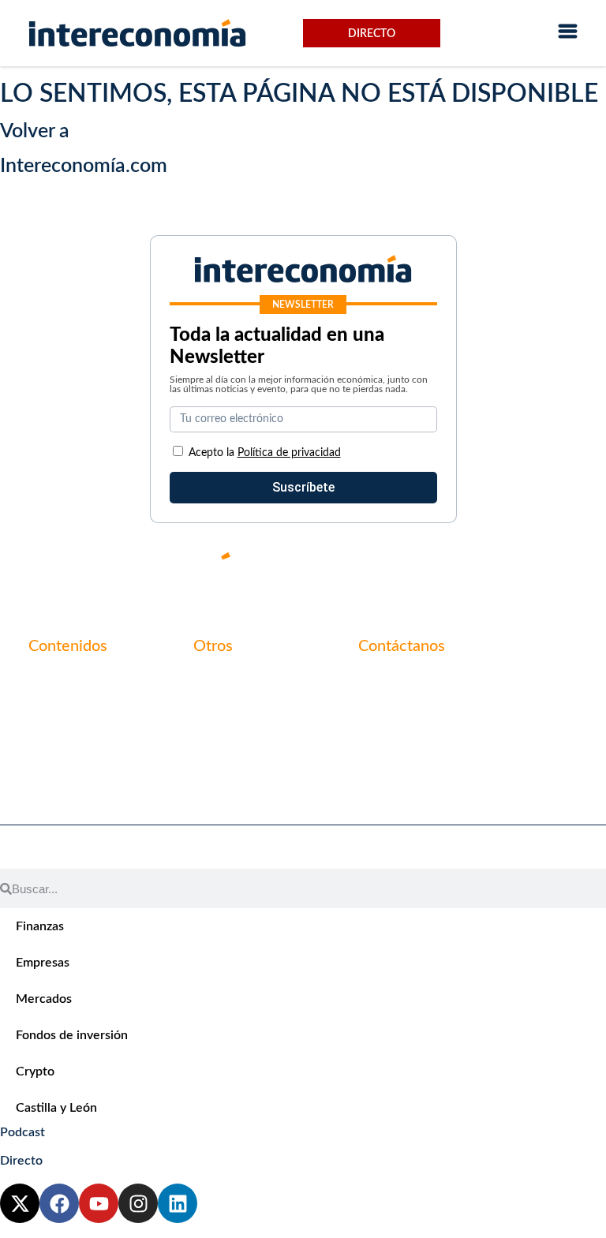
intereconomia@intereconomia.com (456, 688)
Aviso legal (222, 706)
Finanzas (40, 926)
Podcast (22, 1132)
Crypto (35, 1071)
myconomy (58, 679)
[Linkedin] (567, 569)
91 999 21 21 (395, 712)
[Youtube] (472, 569)
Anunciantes (63, 706)
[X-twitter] (377, 569)
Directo (371, 33)
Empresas (42, 962)
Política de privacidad (252, 733)
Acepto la (265, 452)
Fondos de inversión (72, 1035)
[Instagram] (519, 569)
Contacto (219, 679)
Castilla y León (56, 1107)
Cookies (215, 760)
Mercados (44, 999)
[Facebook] (424, 569)
